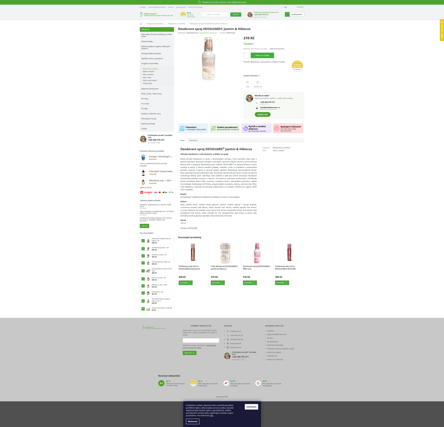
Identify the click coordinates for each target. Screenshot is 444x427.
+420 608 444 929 (236, 339)
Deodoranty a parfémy (150, 68)
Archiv (144, 226)
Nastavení (192, 421)
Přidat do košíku (262, 56)
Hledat (236, 14)
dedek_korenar (235, 343)
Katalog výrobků (222, 397)
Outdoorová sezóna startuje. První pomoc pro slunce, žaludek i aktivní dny (156, 219)
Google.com (268, 385)
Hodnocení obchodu (195, 7)
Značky (144, 128)
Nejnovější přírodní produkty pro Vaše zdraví (156, 35)
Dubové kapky (147, 41)
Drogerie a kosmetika (149, 63)
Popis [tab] (182, 140)
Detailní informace (251, 75)
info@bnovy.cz (235, 331)
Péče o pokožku (148, 74)
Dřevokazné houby (148, 118)
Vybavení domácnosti (149, 88)
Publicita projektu (274, 352)
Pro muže (145, 103)
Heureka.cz (203, 385)
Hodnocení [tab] (193, 140)
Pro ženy (144, 98)
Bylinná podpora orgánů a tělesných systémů (155, 47)
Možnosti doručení (277, 49)
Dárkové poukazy (148, 123)
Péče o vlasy (147, 77)
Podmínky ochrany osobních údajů (280, 349)
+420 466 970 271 (261, 14)
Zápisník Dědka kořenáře (157, 7)
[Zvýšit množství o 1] (252, 54)
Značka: (227, 33)
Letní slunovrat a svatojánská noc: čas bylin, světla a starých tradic (157, 212)
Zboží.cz (235, 385)
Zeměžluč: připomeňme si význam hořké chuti (155, 205)
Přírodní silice (147, 83)
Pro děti (144, 108)
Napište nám (263, 114)
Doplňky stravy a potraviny (152, 58)
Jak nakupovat (180, 7)
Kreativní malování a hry (151, 113)
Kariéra (170, 7)
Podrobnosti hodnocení (208, 33)
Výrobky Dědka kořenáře (151, 53)
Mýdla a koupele (148, 71)
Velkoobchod (272, 356)
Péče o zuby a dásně (150, 80)
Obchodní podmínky (275, 345)
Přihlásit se (190, 353)
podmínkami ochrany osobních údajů (199, 346)
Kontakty (143, 7)
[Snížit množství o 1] (252, 56)
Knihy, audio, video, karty (151, 93)
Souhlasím (251, 407)
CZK (285, 7)
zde (211, 415)
